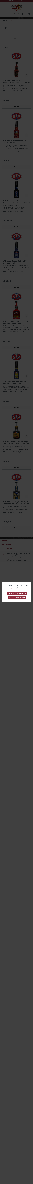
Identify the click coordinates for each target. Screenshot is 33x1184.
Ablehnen (11, 593)
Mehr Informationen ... (16, 588)
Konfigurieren (21, 593)
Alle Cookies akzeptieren (17, 597)
